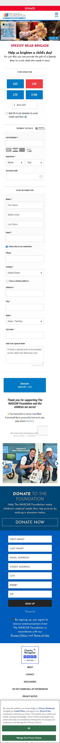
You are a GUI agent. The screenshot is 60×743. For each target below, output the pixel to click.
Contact (30, 675)
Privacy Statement (46, 708)
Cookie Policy (19, 711)
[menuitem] (30, 668)
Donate (30, 9)
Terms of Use (45, 711)
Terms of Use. (41, 635)
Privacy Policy (19, 635)
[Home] (15, 16)
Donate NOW (30, 523)
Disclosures (30, 682)
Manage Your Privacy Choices (29, 738)
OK (29, 728)
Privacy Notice (30, 696)
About (30, 667)
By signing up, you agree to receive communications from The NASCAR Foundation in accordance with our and (30, 628)
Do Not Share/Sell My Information (30, 689)
